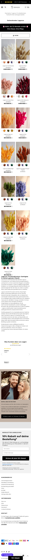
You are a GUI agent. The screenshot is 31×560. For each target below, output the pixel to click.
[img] (15, 343)
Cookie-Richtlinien (6, 509)
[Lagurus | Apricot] (8, 118)
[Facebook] (1, 551)
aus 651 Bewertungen (15, 345)
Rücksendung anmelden (7, 486)
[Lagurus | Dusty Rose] (8, 83)
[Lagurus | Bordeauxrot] (23, 83)
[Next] (29, 2)
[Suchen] (5, 7)
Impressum (4, 507)
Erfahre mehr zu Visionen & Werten (14, 416)
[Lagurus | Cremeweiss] (8, 49)
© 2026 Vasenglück (5, 558)
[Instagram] (6, 551)
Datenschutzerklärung (7, 464)
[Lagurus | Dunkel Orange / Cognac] (23, 152)
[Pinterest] (4, 551)
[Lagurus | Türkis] (8, 255)
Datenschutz (4, 505)
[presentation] (2, 62)
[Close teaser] (23, 555)
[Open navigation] (2, 7)
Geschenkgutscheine (6, 480)
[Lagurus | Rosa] (23, 220)
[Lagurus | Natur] (23, 49)
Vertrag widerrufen (6, 494)
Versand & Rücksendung (7, 484)
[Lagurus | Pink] (23, 118)
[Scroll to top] (27, 556)
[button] (2, 354)
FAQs (2, 488)
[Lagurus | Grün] (8, 186)
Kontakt (3, 490)
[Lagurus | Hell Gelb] (8, 220)
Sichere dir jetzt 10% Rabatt (16, 458)
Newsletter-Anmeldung (7, 482)
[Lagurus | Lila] (23, 186)
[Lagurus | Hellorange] (8, 152)
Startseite (8, 13)
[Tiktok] (8, 551)
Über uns (3, 501)
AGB (2, 503)
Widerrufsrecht (5, 492)
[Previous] (1, 2)
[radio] (4, 62)
